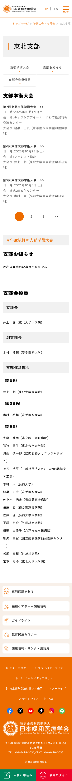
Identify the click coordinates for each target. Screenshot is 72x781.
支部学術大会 (19, 67)
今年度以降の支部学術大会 (29, 240)
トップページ (20, 23)
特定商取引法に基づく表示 (26, 688)
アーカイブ (59, 688)
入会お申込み (22, 775)
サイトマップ (30, 698)
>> (56, 216)
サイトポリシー (19, 668)
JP (46, 8)
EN (56, 8)
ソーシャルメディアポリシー (37, 678)
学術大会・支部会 (44, 23)
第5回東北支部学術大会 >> (23, 180)
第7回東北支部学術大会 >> (23, 106)
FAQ (50, 698)
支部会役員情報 (19, 79)
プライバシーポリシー (52, 668)
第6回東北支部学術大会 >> (23, 146)
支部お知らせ (52, 67)
